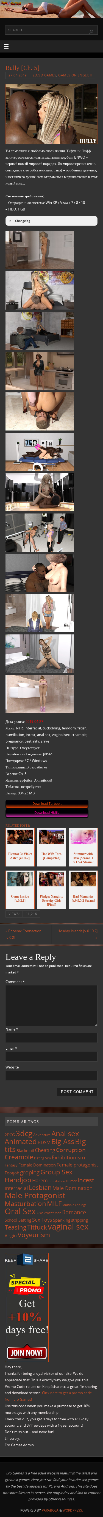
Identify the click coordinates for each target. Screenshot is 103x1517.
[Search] (91, 32)
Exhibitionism (68, 1157)
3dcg (24, 1133)
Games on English (75, 75)
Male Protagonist (35, 1195)
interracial (16, 1188)
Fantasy (11, 1165)
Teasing (15, 1227)
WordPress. (73, 1510)
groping (30, 1172)
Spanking (61, 1220)
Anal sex (65, 1133)
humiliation (57, 1181)
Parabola (50, 1510)
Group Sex (56, 1171)
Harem (40, 1180)
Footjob (12, 1172)
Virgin (11, 1236)
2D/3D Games (45, 75)
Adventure (42, 1134)
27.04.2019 (18, 75)
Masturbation (25, 1203)
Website (12, 1067)
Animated (21, 1141)
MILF (54, 1203)
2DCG (10, 1134)
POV (40, 1213)
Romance (74, 1212)
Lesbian (40, 1187)
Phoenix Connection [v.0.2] (23, 934)
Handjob (18, 1179)
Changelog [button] (22, 221)
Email (11, 1048)
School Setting (18, 1220)
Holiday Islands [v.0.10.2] (77, 934)
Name (11, 1029)
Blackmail (25, 1150)
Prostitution (52, 1213)
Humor (71, 1181)
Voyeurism (34, 1234)
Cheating (45, 1150)
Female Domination (37, 1165)
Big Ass (62, 1141)
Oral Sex (20, 1211)
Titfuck (37, 1227)
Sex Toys (42, 1219)
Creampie (19, 1157)
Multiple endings (74, 1205)
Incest (85, 1180)
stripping (79, 1220)
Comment (15, 981)
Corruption (71, 1150)
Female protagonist (77, 1165)
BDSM (44, 1142)
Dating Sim (42, 1158)
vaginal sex (68, 1226)
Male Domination (72, 1188)
